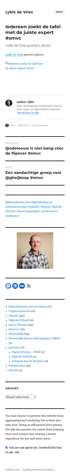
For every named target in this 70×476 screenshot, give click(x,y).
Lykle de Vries (19, 12)
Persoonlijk (16, 333)
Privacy (13, 370)
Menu (59, 12)
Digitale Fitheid (19, 320)
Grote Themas (18, 324)
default (13, 315)
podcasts (14, 347)
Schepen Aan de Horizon (28, 361)
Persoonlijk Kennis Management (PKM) (34, 338)
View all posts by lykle (28, 112)
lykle (12, 125)
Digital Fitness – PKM (26, 352)
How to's (14, 329)
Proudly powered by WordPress (39, 469)
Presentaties (17, 365)
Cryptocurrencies (20, 311)
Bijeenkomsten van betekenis (28, 306)
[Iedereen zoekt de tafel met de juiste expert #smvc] (35, 75)
